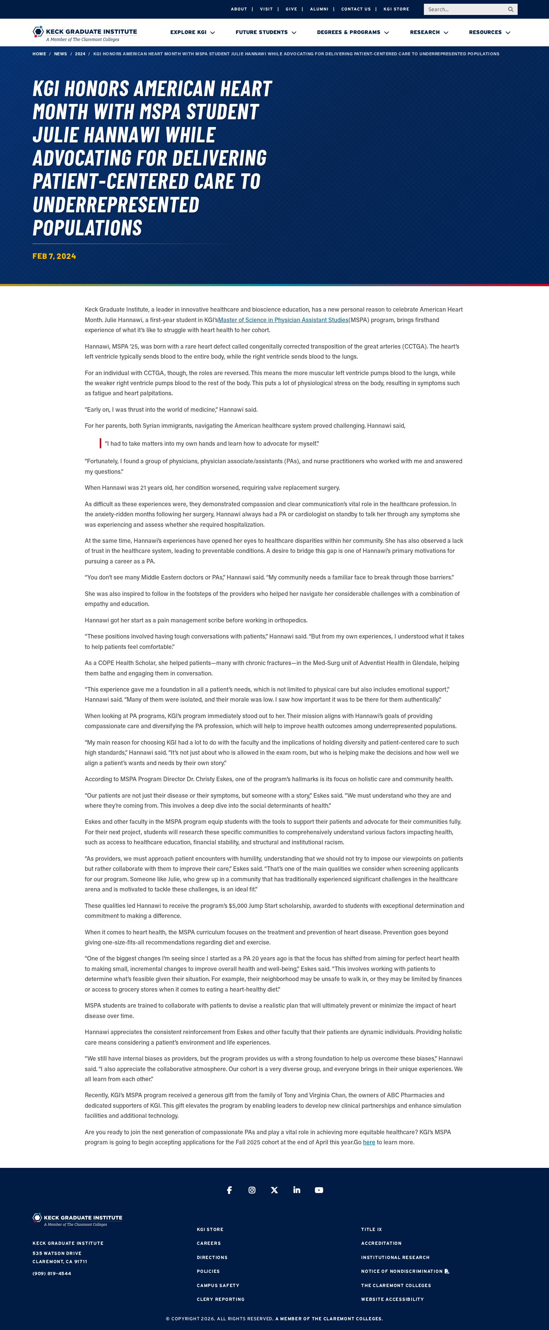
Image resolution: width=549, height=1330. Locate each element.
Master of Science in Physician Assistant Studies (283, 320)
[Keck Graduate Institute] (84, 34)
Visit (266, 9)
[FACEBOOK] (229, 1191)
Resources (485, 32)
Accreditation (381, 1243)
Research (425, 32)
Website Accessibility (392, 1299)
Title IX (371, 1229)
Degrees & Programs (349, 32)
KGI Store (396, 9)
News (60, 53)
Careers (209, 1243)
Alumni (319, 9)
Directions (212, 1257)
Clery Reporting (220, 1299)
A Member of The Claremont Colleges (328, 1318)
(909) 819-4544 (51, 1273)
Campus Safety (218, 1285)
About (239, 9)
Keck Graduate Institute (67, 1243)
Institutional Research (395, 1257)
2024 (80, 53)
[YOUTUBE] (319, 1191)
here (369, 1142)
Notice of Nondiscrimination (402, 1271)
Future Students (262, 32)
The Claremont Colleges (396, 1285)
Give (291, 9)
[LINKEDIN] (296, 1191)
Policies (208, 1271)
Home (39, 53)
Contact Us (356, 9)
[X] (274, 1191)
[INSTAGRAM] (252, 1191)
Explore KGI (188, 32)
